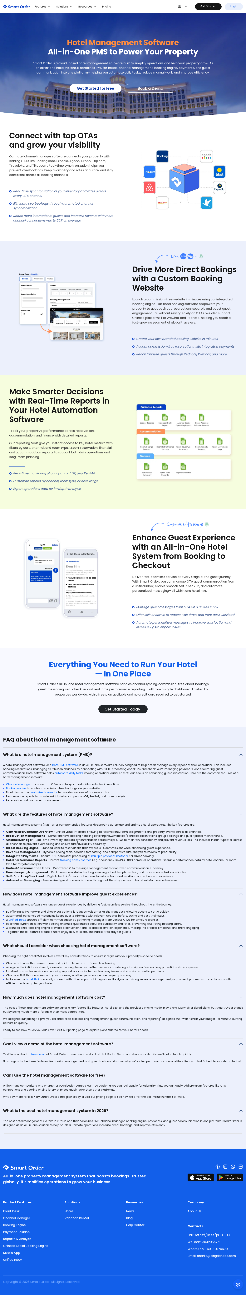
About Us (194, 1211)
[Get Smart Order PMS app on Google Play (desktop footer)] (230, 1177)
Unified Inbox (12, 1259)
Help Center (135, 1225)
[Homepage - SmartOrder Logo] (16, 7)
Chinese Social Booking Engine (25, 1246)
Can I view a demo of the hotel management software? (58, 1044)
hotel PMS (32, 979)
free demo (38, 1054)
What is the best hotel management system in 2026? (55, 1110)
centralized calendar (43, 792)
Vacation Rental (77, 1218)
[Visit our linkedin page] (225, 1166)
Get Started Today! (123, 709)
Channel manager (18, 784)
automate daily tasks (69, 773)
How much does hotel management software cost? (54, 997)
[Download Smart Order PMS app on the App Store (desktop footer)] (201, 1177)
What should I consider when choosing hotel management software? (71, 945)
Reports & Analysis (17, 1239)
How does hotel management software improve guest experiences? (70, 894)
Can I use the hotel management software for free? (54, 1075)
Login (233, 6)
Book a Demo (150, 88)
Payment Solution (16, 1232)
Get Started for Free (95, 88)
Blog (129, 1218)
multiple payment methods (110, 856)
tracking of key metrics (75, 860)
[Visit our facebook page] (217, 1166)
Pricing (106, 6)
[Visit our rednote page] (240, 1166)
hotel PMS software (65, 765)
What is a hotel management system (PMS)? (47, 754)
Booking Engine (14, 1225)
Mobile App (11, 1253)
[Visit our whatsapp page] (233, 1166)
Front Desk (11, 1211)
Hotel (69, 1211)
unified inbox (17, 920)
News (130, 1211)
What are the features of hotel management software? (58, 814)
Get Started (208, 6)
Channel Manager (16, 1218)
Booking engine (16, 788)
